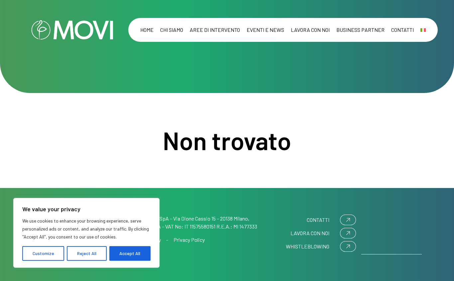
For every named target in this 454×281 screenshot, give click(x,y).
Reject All (86, 253)
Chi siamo (171, 30)
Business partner (360, 30)
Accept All (129, 253)
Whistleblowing (307, 246)
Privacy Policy (189, 239)
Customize (43, 253)
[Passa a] (423, 30)
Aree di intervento (215, 30)
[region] (86, 233)
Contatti (402, 30)
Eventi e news (265, 30)
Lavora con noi (310, 30)
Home (147, 30)
